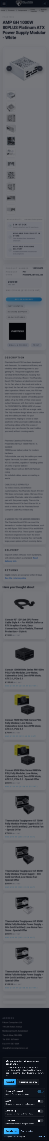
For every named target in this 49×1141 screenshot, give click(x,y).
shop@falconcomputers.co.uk (15, 1048)
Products (11, 10)
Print (36, 345)
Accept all (10, 1082)
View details (41, 1136)
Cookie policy (27, 1131)
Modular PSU (44, 10)
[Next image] (40, 68)
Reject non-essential (28, 1082)
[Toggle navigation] (4, 3)
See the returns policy (15, 578)
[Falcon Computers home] (24, 4)
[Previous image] (9, 68)
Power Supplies (34, 10)
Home (3, 10)
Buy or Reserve (24, 299)
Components (22, 10)
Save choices (11, 1131)
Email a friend (18, 345)
